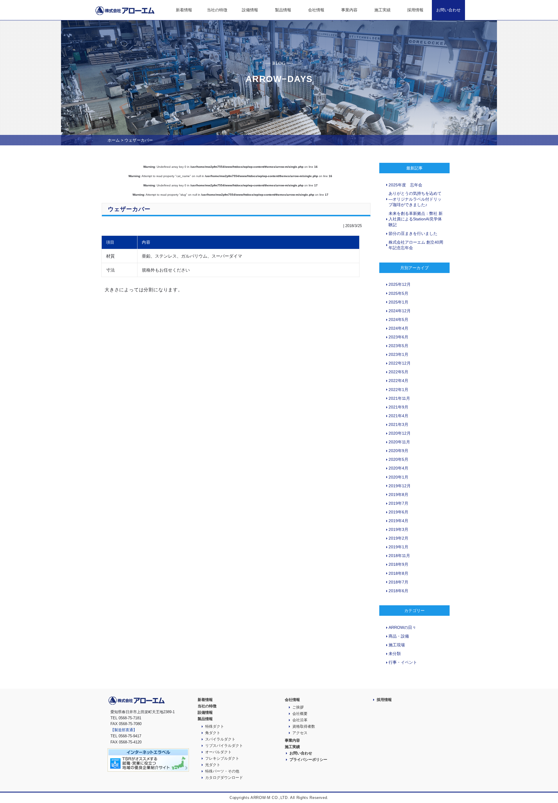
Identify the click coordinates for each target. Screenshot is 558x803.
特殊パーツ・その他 (222, 771)
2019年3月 (398, 529)
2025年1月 (398, 302)
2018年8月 (398, 573)
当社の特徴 (217, 10)
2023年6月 (398, 337)
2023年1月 (398, 354)
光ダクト (212, 765)
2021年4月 (398, 415)
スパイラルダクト (220, 739)
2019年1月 (398, 547)
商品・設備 (399, 636)
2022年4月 (398, 380)
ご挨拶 (298, 707)
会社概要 (299, 713)
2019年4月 (398, 520)
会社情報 (316, 10)
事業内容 (349, 10)
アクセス (299, 733)
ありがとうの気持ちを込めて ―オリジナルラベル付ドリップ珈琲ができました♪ (415, 199)
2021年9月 (398, 407)
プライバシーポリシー (308, 759)
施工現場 (397, 645)
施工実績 (382, 10)
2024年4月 (398, 328)
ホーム (114, 140)
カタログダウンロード (224, 777)
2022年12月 (400, 363)
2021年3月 (398, 424)
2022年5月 (398, 372)
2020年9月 (398, 450)
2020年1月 (398, 477)
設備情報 (250, 10)
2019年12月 (400, 485)
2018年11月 (399, 555)
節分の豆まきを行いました (413, 233)
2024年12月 (400, 310)
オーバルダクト (218, 752)
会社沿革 (299, 720)
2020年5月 (398, 459)
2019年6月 (398, 512)
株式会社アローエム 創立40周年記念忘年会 (416, 245)
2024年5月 (398, 319)
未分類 (395, 653)
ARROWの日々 (402, 627)
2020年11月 (399, 442)
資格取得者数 (303, 726)
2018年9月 (398, 564)
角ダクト (212, 733)
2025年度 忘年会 (405, 185)
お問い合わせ (448, 10)
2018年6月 (398, 590)
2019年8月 (398, 494)
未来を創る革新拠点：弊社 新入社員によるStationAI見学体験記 (416, 219)
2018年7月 (398, 582)
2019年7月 (398, 503)
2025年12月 (400, 284)
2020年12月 (400, 433)
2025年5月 (398, 293)
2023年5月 (398, 345)
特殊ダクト (214, 726)
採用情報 (415, 10)
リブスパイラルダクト (224, 745)
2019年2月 (398, 538)
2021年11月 (399, 398)
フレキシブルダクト (222, 758)
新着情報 (184, 10)
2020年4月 (398, 468)
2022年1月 (398, 389)
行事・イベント (403, 662)
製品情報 (283, 10)
